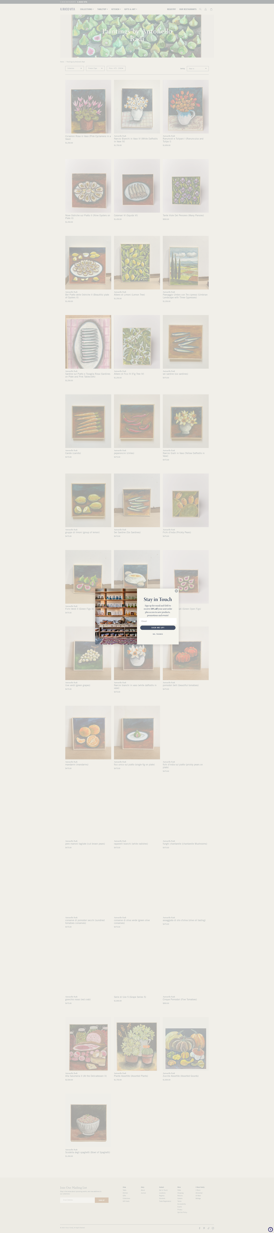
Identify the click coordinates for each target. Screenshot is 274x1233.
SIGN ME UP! (157, 628)
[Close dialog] (176, 591)
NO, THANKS (158, 634)
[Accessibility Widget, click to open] (270, 1229)
